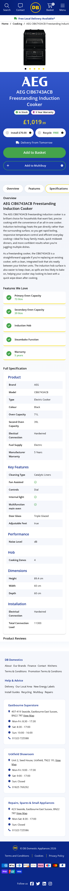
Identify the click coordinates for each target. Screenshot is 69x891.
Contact (42, 665)
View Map (28, 715)
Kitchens (52, 665)
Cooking (17, 23)
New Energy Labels (44, 686)
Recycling (26, 692)
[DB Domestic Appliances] (35, 7)
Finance (32, 665)
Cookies (39, 855)
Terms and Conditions (17, 855)
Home (5, 23)
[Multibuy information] (62, 165)
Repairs (49, 692)
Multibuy (38, 692)
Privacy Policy (56, 855)
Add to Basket (34, 152)
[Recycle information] (62, 133)
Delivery (9, 686)
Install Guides (12, 692)
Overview (13, 188)
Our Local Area (24, 686)
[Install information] (30, 133)
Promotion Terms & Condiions (45, 671)
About (8, 665)
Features (34, 188)
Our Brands (19, 665)
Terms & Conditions (16, 671)
